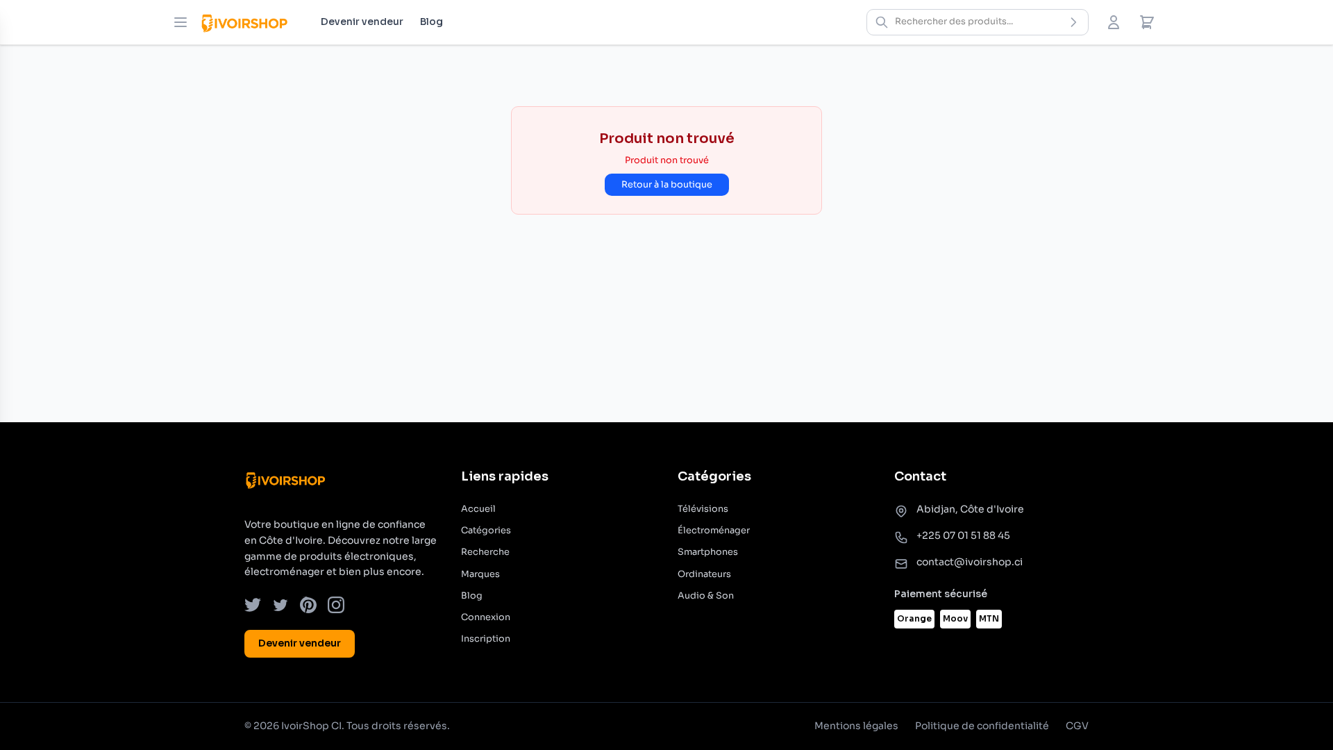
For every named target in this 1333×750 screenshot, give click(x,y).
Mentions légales (856, 725)
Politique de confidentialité (982, 725)
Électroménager (714, 530)
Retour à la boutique (666, 184)
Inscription (485, 638)
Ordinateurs (704, 574)
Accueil (478, 509)
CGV (1077, 725)
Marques (480, 574)
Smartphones (708, 552)
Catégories (486, 530)
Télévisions (703, 509)
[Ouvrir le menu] (180, 22)
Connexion (485, 617)
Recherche (485, 552)
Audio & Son (706, 595)
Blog (431, 21)
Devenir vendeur (362, 21)
